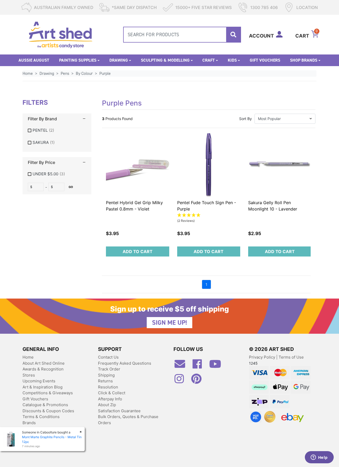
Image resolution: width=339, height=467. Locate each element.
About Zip (107, 404)
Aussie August (34, 60)
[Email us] (182, 366)
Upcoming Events (39, 380)
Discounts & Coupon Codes (48, 410)
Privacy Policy (262, 357)
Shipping (106, 375)
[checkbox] (57, 130)
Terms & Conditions (41, 416)
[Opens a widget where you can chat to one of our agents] (319, 457)
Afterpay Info (110, 398)
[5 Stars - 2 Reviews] (208, 215)
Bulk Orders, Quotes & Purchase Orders (128, 419)
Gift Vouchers (265, 60)
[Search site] (233, 34)
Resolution (108, 387)
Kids (232, 60)
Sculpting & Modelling (165, 60)
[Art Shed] (61, 34)
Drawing (118, 60)
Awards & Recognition (43, 369)
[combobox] (182, 35)
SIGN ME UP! (169, 322)
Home (28, 357)
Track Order (109, 369)
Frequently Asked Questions (124, 363)
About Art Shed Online (44, 363)
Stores (29, 375)
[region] (57, 145)
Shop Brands (303, 60)
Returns (105, 380)
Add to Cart (138, 251)
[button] (285, 119)
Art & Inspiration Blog (43, 387)
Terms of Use (291, 357)
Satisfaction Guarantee (119, 410)
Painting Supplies (77, 60)
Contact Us (108, 357)
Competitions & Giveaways (48, 392)
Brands (29, 422)
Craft (208, 60)
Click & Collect (111, 392)
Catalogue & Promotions (45, 404)
